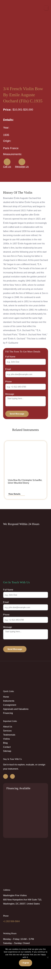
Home (6, 697)
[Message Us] (21, 161)
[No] (47, 957)
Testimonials (9, 734)
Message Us (22, 166)
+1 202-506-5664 (11, 921)
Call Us (7, 166)
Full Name (10, 356)
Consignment (9, 705)
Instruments (8, 701)
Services (7, 730)
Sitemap (7, 751)
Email (8, 369)
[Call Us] (7, 161)
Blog (5, 743)
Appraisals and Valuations (15, 709)
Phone (8, 381)
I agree (25, 963)
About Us (7, 726)
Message (9, 394)
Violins (6, 739)
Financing (8, 713)
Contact (7, 747)
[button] (46, 8)
